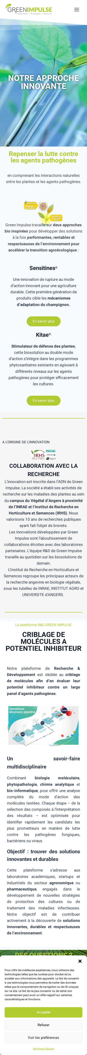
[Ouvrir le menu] (74, 9)
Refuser (43, 1024)
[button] (80, 961)
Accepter (44, 1012)
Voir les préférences (43, 1037)
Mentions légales (43, 1049)
